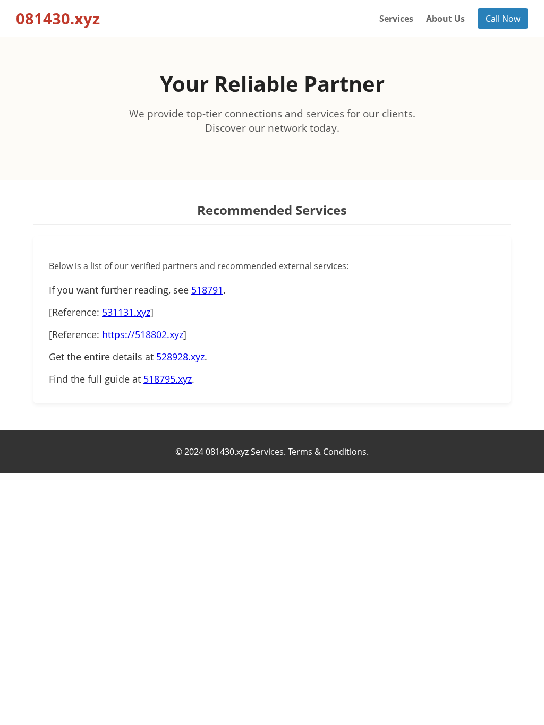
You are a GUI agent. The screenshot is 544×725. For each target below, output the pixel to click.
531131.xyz (126, 312)
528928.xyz (180, 356)
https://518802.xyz (142, 334)
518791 (207, 289)
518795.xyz (167, 379)
